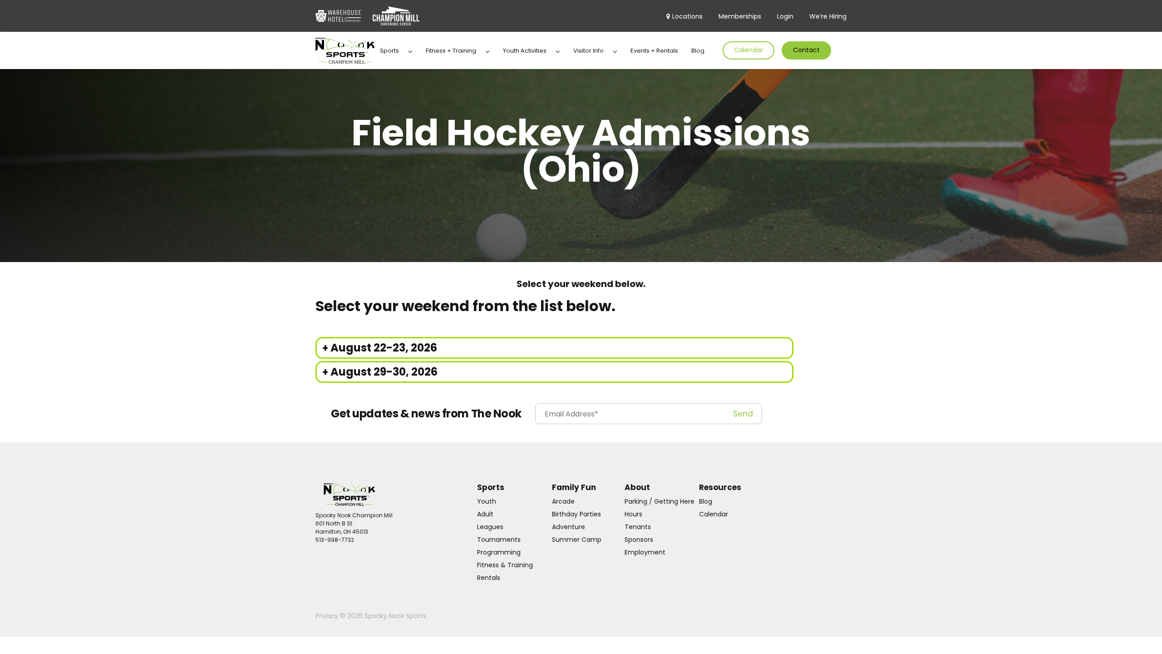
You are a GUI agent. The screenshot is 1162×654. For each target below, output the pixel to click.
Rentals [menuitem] (488, 577)
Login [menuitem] (785, 16)
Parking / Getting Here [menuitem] (659, 501)
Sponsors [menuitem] (639, 539)
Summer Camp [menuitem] (576, 539)
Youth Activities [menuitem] (525, 51)
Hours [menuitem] (633, 514)
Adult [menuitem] (485, 514)
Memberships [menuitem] (740, 16)
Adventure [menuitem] (568, 526)
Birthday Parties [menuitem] (576, 514)
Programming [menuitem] (499, 552)
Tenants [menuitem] (638, 526)
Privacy (327, 615)
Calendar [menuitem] (713, 514)
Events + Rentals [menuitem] (654, 51)
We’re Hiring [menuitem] (828, 16)
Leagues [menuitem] (490, 526)
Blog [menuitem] (697, 51)
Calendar (748, 49)
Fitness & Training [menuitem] (505, 565)
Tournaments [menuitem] (499, 539)
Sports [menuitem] (389, 51)
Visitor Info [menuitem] (588, 51)
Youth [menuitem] (486, 501)
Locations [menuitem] (687, 16)
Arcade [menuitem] (563, 501)
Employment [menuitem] (645, 552)
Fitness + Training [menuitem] (451, 51)
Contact (806, 49)
